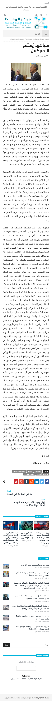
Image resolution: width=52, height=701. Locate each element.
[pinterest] (16, 481)
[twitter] (42, 481)
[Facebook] (46, 15)
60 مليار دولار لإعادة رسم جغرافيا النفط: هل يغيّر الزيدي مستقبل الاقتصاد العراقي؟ (32, 597)
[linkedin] (36, 481)
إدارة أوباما (38, 471)
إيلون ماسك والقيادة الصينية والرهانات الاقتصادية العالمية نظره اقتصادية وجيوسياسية (42, 537)
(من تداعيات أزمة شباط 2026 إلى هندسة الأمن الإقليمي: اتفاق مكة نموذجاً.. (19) (32, 574)
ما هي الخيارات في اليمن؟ (19, 492)
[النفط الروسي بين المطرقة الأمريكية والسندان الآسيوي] (26, 525)
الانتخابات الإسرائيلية (19, 471)
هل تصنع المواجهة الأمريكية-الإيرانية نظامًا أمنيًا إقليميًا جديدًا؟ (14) (32, 617)
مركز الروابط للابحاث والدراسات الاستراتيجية (25, 679)
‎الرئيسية (47, 39)
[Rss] (36, 15)
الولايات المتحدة (29, 474)
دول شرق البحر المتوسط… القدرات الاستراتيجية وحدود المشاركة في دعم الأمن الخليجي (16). (30, 607)
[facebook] (47, 481)
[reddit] (31, 481)
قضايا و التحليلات (38, 39)
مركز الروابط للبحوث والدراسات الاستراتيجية (20, 698)
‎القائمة (37, 34)
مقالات (28, 39)
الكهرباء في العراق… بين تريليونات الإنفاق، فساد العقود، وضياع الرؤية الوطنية (32, 627)
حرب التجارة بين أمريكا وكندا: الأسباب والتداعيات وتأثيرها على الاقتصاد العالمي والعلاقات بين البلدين (10, 537)
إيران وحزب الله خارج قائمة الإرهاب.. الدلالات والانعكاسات (28, 502)
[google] (21, 481)
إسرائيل (30, 471)
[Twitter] (41, 15)
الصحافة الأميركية (42, 474)
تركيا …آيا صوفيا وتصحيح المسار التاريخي (35, 565)
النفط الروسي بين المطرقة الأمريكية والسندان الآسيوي (27, 535)
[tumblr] (26, 481)
